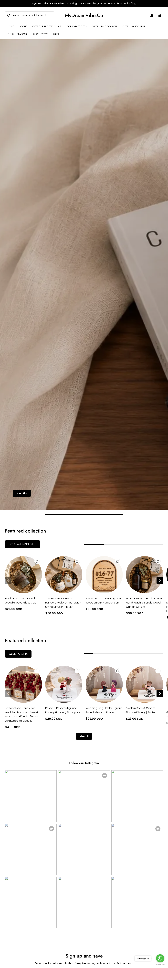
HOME (11, 26)
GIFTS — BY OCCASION (104, 26)
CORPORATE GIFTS (76, 26)
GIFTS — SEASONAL (18, 34)
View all (84, 736)
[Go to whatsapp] (160, 958)
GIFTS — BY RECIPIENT (133, 26)
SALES (56, 34)
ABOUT (23, 26)
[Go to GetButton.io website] (160, 965)
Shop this (22, 493)
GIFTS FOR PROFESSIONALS (46, 26)
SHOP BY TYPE (40, 34)
